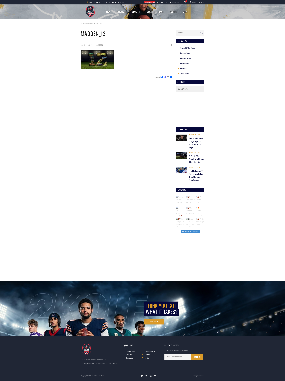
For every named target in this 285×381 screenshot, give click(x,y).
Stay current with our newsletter (176, 351)
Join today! (154, 321)
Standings (129, 358)
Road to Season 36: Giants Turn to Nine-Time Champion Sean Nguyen (179, 2)
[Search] (194, 11)
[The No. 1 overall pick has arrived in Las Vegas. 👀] (180, 200)
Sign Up (201, 2)
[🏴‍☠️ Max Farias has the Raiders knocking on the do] (190, 222)
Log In (194, 2)
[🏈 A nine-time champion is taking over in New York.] (200, 200)
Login (147, 358)
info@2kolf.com (89, 364)
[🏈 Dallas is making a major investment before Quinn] (200, 222)
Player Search (150, 351)
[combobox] (190, 89)
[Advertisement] (190, 109)
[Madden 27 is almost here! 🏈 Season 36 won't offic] (180, 211)
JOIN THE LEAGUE (95, 2)
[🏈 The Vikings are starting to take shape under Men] (180, 222)
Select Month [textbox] (183, 89)
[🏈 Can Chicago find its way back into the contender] (190, 211)
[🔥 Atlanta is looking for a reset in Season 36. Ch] (200, 211)
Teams (147, 355)
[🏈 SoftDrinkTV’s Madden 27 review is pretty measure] (190, 200)
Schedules (129, 355)
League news (130, 351)
